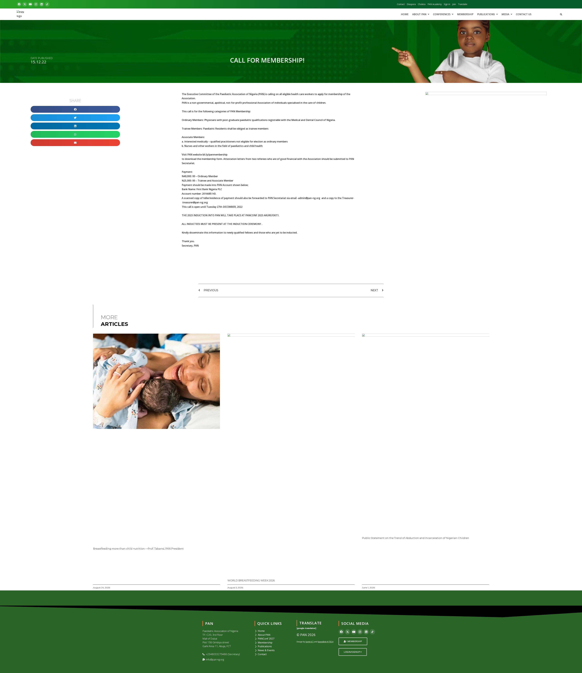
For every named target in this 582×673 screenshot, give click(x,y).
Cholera (421, 4)
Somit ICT (310, 641)
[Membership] (274, 643)
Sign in (447, 4)
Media (505, 14)
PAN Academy (435, 4)
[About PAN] (274, 635)
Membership (465, 14)
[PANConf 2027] (274, 639)
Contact (401, 4)
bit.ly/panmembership (214, 154)
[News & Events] (274, 650)
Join (454, 4)
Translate (462, 4)
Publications (486, 14)
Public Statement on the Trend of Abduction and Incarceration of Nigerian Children (415, 538)
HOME (404, 14)
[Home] (274, 631)
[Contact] (274, 654)
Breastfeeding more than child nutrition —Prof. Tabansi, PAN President (138, 548)
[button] (421, 14)
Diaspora (411, 4)
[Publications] (274, 646)
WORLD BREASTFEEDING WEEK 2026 (251, 580)
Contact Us (523, 14)
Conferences (441, 14)
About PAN (419, 14)
